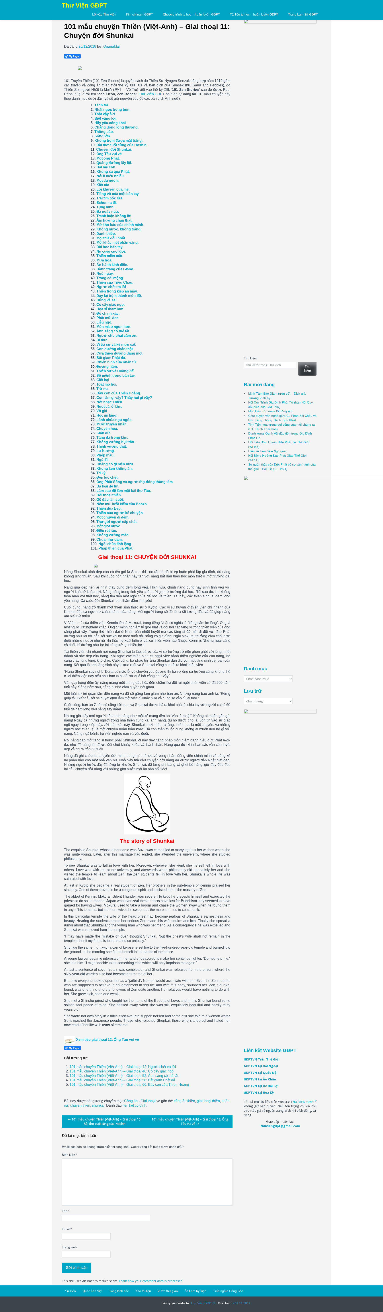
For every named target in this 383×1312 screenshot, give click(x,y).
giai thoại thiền (208, 1101)
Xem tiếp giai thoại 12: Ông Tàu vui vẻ (107, 1039)
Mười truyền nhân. (111, 424)
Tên (65, 1211)
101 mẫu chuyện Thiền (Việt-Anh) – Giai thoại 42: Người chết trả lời (123, 1067)
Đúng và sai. (106, 300)
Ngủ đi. (102, 460)
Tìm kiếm (250, 358)
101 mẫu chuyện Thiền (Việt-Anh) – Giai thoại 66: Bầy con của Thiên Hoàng (129, 1084)
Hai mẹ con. (106, 167)
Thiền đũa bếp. (108, 508)
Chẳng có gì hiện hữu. (115, 464)
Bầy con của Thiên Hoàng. (118, 393)
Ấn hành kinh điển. (112, 265)
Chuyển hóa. (107, 429)
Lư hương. (105, 451)
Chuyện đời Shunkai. (114, 149)
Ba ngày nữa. (107, 211)
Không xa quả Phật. (113, 172)
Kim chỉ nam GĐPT (139, 14)
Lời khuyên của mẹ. (112, 189)
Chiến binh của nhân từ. (116, 362)
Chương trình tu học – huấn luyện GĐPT (191, 14)
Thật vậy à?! (104, 114)
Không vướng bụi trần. (115, 442)
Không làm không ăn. (114, 468)
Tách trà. (101, 105)
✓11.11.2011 (240, 1303)
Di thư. (102, 340)
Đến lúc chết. (107, 477)
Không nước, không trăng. (118, 229)
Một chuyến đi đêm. (112, 517)
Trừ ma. (102, 389)
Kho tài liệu (143, 1291)
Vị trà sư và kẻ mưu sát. (116, 344)
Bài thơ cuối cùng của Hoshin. (121, 145)
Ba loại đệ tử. (107, 486)
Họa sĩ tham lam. (110, 309)
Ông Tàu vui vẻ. (109, 154)
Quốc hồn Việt (92, 1291)
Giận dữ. (103, 433)
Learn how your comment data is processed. (151, 1281)
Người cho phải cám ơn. (116, 335)
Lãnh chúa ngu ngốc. (114, 420)
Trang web (69, 1247)
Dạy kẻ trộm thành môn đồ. (119, 296)
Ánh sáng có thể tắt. (113, 331)
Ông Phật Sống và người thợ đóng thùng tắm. (135, 482)
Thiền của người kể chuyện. (120, 513)
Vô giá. (102, 411)
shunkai (98, 1105)
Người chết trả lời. (111, 287)
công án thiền (184, 1101)
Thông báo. (104, 132)
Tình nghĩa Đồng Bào (228, 1291)
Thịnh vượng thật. (111, 446)
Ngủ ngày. (104, 273)
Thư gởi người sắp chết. (116, 522)
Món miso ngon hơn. (113, 327)
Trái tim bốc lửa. (109, 198)
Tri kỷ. (101, 473)
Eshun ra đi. (106, 203)
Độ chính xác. (107, 313)
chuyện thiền (80, 1105)
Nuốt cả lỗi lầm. (109, 406)
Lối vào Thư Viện (104, 14)
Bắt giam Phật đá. (111, 358)
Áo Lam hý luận (195, 1291)
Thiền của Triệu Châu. (114, 282)
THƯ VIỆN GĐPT (304, 1102)
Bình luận (69, 1154)
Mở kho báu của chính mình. (120, 225)
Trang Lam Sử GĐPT (303, 14)
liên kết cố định (134, 1105)
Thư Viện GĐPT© (202, 1303)
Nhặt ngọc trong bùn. (112, 109)
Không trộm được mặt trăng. (118, 140)
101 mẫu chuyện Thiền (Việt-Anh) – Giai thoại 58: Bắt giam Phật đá (122, 1080)
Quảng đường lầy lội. (114, 163)
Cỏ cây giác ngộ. (110, 304)
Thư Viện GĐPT (152, 94)
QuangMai (111, 46)
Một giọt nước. (108, 526)
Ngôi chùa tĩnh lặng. (115, 544)
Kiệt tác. (103, 185)
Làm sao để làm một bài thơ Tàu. (123, 491)
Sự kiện (70, 1291)
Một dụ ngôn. (107, 180)
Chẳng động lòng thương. (116, 127)
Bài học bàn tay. (109, 247)
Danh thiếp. (106, 234)
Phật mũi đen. (107, 318)
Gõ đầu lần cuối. (110, 499)
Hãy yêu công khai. (110, 123)
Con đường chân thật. (115, 349)
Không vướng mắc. (112, 535)
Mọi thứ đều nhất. (111, 238)
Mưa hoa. (104, 260)
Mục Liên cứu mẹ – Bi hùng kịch (270, 411)
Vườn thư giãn (168, 1291)
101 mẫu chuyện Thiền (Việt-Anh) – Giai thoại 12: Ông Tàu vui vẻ (190, 1121)
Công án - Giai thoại (140, 1101)
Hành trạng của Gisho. (115, 269)
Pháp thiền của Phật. (115, 548)
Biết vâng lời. (105, 118)
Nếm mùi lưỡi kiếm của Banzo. (122, 504)
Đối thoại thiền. (109, 495)
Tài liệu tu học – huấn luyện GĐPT (254, 14)
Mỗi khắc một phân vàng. (117, 242)
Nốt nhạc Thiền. (109, 402)
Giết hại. (103, 380)
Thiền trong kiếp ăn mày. (117, 291)
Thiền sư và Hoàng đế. (115, 371)
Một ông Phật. (108, 158)
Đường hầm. (107, 366)
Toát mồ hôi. (106, 384)
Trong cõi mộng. (110, 278)
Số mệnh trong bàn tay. (115, 375)
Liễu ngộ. (104, 322)
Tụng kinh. (105, 207)
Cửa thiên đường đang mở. (119, 353)
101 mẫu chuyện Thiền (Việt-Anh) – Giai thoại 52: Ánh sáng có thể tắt (124, 1076)
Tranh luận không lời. (114, 216)
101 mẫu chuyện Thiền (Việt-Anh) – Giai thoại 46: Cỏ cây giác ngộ (122, 1071)
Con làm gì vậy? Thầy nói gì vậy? (124, 398)
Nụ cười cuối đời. (111, 251)
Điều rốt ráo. (106, 530)
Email (67, 1229)
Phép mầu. (105, 455)
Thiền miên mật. (109, 256)
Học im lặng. (106, 415)
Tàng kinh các (119, 1291)
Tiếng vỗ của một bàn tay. (117, 194)
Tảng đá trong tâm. (112, 437)
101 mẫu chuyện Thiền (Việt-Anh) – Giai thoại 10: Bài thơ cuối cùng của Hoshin (104, 1121)
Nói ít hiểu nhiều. (110, 176)
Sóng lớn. (102, 136)
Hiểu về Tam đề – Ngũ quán (267, 451)
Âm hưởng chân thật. (114, 220)
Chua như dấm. (109, 539)
